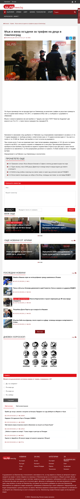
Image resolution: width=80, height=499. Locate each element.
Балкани (51, 463)
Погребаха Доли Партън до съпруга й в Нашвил (30, 309)
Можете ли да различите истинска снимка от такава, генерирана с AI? (27, 379)
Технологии (41, 12)
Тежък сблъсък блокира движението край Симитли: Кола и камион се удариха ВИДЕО (44, 288)
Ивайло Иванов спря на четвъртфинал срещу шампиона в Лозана (37, 277)
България (10, 12)
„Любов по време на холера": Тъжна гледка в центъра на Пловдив (26, 431)
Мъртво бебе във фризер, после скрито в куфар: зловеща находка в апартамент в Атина (42, 321)
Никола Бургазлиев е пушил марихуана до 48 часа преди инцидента (18, 227)
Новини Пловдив (39, 466)
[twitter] (70, 38)
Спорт (50, 12)
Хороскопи (8, 16)
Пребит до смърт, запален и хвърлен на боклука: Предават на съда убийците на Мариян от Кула (35, 411)
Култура (21, 463)
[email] (74, 38)
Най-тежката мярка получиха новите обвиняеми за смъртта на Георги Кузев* (29, 425)
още (72, 240)
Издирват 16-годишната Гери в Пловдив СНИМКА (20, 418)
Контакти (7, 1)
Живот (16, 16)
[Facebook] (75, 2)
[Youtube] (72, 2)
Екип (65, 463)
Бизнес (32, 12)
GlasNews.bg (9, 37)
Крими (18, 12)
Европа (51, 466)
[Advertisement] (40, 95)
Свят (25, 12)
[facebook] (67, 38)
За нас (14, 1)
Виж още (40, 331)
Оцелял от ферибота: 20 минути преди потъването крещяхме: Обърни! (27, 438)
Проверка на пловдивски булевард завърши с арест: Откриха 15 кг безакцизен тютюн (56, 227)
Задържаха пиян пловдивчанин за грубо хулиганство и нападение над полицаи (57, 254)
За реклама (67, 466)
